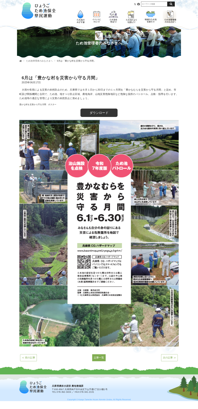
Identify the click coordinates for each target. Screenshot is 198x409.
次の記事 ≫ (169, 357)
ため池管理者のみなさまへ (39, 61)
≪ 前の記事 (28, 357)
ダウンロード (99, 112)
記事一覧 (99, 357)
